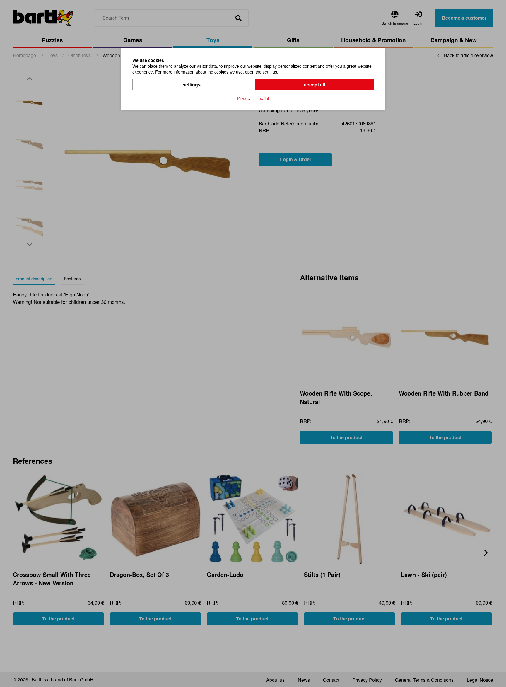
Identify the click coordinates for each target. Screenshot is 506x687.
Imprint (262, 98)
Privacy (244, 98)
